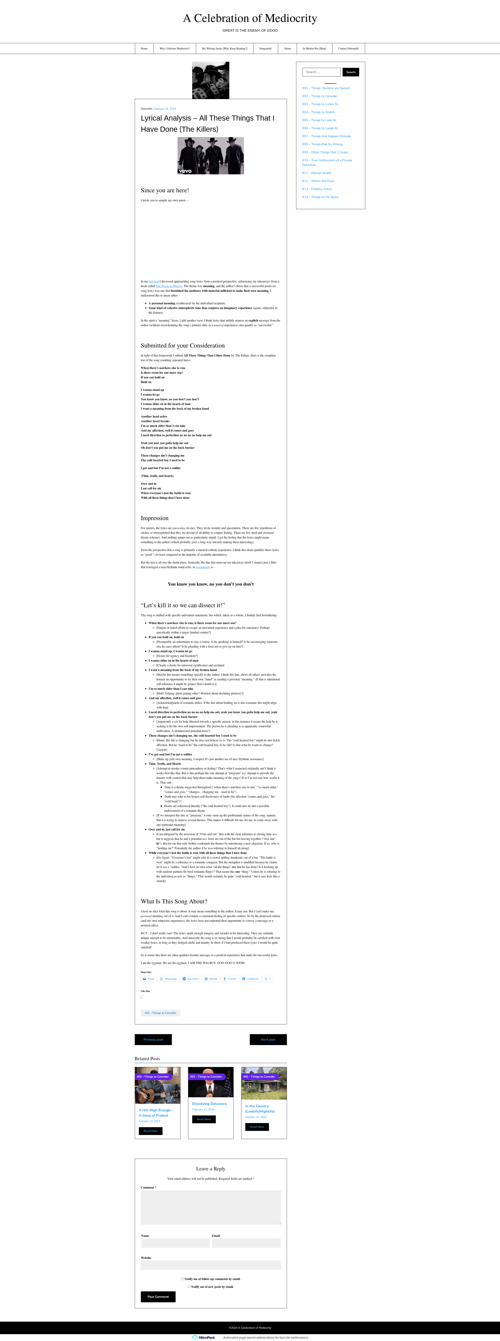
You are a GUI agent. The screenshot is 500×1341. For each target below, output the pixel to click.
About (287, 48)
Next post (268, 1039)
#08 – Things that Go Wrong (322, 144)
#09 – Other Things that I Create (325, 152)
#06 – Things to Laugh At (320, 128)
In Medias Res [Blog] (314, 48)
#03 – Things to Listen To (320, 104)
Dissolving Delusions (209, 1103)
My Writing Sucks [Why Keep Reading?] (224, 48)
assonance (202, 567)
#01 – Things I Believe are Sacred (325, 88)
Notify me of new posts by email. (212, 1286)
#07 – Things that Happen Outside (326, 136)
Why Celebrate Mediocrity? (175, 48)
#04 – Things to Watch (318, 112)
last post (154, 281)
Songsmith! (265, 48)
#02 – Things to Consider (320, 96)
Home (144, 48)
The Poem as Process (169, 286)
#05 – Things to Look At (319, 120)
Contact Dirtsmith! (348, 48)
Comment (148, 1187)
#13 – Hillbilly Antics (317, 189)
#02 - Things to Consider (160, 1013)
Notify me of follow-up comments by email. (212, 1279)
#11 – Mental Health (316, 173)
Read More (151, 1131)
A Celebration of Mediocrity (250, 17)
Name (145, 1235)
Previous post (153, 1039)
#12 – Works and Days (318, 181)
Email (216, 1235)
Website (146, 1257)
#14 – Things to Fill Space (320, 197)
